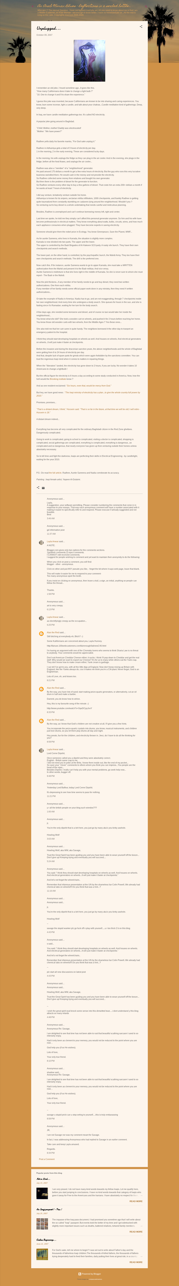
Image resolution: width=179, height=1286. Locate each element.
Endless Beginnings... (46, 1240)
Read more (136, 1201)
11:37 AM (51, 534)
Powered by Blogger (91, 1274)
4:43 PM (51, 932)
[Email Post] (43, 489)
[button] (141, 27)
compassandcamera (95, 1279)
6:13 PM (51, 609)
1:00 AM (51, 812)
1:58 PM (51, 594)
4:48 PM (51, 1017)
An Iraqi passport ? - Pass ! (49, 1209)
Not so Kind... (43, 1179)
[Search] (146, 7)
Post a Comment (47, 1159)
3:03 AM (51, 839)
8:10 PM (51, 1061)
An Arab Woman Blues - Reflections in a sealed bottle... (84, 6)
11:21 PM (51, 796)
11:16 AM (51, 891)
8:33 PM (51, 712)
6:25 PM (51, 625)
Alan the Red (53, 632)
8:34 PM (51, 1153)
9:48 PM (51, 776)
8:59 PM (51, 742)
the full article (55, 473)
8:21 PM (51, 680)
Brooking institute (58, 379)
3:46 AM (51, 518)
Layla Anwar (52, 541)
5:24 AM (51, 861)
